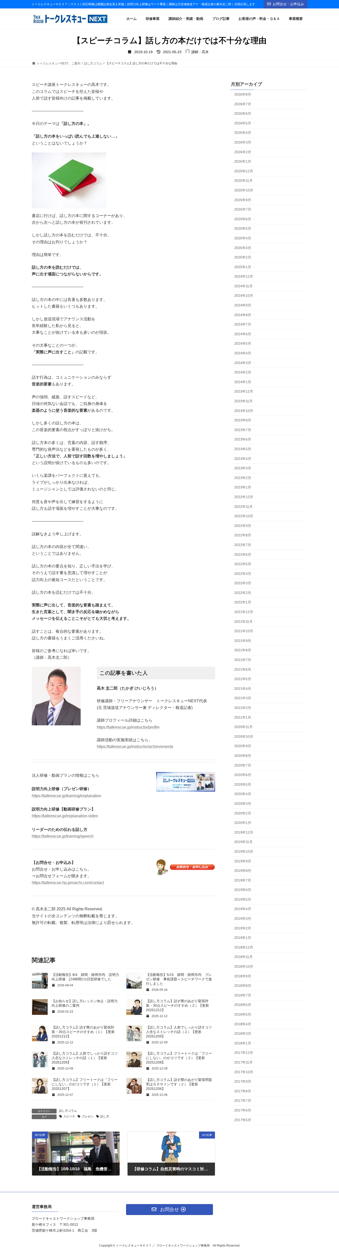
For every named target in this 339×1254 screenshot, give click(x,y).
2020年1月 (242, 823)
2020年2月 (242, 813)
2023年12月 (243, 392)
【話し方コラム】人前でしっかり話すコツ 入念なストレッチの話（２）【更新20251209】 (180, 1031)
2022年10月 (243, 516)
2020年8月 (242, 756)
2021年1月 (242, 717)
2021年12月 (243, 612)
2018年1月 (242, 1043)
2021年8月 (242, 650)
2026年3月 (242, 142)
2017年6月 (242, 1110)
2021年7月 (242, 660)
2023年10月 (243, 411)
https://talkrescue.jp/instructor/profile (128, 727)
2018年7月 (242, 995)
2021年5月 (242, 679)
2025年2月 (242, 257)
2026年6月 (242, 114)
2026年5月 (242, 123)
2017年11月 (243, 1062)
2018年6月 (242, 1005)
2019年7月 (242, 880)
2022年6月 (242, 554)
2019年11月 (243, 842)
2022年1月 (242, 602)
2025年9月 (242, 200)
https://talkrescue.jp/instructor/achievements (135, 746)
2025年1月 (242, 267)
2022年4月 (242, 574)
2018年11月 (243, 957)
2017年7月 (242, 1101)
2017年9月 (242, 1082)
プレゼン (88, 1116)
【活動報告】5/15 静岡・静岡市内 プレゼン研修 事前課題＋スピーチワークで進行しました (179, 979)
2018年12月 (243, 947)
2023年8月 (242, 420)
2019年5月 (242, 899)
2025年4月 (242, 238)
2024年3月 (242, 363)
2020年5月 (242, 784)
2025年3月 (242, 248)
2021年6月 (242, 669)
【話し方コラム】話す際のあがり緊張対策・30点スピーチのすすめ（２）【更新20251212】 (177, 1005)
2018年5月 (242, 1014)
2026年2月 (242, 152)
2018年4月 (242, 1024)
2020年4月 (242, 794)
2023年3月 (242, 468)
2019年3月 (242, 919)
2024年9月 (242, 305)
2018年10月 (243, 967)
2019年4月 (242, 909)
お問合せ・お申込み (288, 4)
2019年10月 (243, 851)
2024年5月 (242, 344)
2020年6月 (242, 775)
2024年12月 (243, 277)
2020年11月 (243, 727)
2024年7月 (242, 325)
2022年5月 (242, 564)
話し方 (104, 1116)
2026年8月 (242, 94)
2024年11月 (243, 286)
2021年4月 (242, 689)
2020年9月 (242, 746)
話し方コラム (68, 1110)
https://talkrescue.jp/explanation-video (65, 816)
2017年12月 (243, 1053)
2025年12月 (243, 171)
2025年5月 (242, 229)
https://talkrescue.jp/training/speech (63, 836)
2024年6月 (242, 334)
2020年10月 (243, 736)
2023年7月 (242, 430)
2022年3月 (242, 583)
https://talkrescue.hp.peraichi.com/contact (68, 883)
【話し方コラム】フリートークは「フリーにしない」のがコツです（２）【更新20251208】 (179, 1057)
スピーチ (69, 1116)
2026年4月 (242, 133)
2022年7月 (242, 545)
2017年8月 (242, 1091)
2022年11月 (243, 507)
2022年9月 (242, 526)
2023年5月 (242, 449)
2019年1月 (242, 938)
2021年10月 (243, 631)
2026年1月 (242, 162)
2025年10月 (243, 190)
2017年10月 (243, 1072)
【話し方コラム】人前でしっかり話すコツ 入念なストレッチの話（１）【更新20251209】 (86, 1057)
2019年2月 (242, 928)
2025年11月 (243, 181)
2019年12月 (243, 832)
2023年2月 (242, 478)
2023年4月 (242, 459)
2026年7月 (242, 104)
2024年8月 (242, 315)
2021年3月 (242, 698)
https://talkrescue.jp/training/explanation (66, 796)
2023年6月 (242, 440)
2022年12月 (243, 497)
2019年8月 (242, 871)
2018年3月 (242, 1034)
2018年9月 (242, 976)
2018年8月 (242, 986)
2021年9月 (242, 641)
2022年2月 (242, 593)
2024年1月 (242, 382)
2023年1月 (242, 487)
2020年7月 (242, 765)
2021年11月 (243, 622)
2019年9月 (242, 861)
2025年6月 (242, 219)
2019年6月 (242, 890)
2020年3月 (242, 804)
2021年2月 (242, 708)
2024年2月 (242, 372)
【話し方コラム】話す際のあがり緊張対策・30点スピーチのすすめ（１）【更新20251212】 (83, 1031)
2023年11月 (243, 401)
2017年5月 (242, 1120)
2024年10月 (243, 296)
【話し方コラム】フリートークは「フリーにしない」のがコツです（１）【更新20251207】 (85, 1084)
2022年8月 (242, 535)
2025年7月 (242, 210)
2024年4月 (242, 353)
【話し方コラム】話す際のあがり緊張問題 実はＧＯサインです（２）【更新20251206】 (180, 1084)
